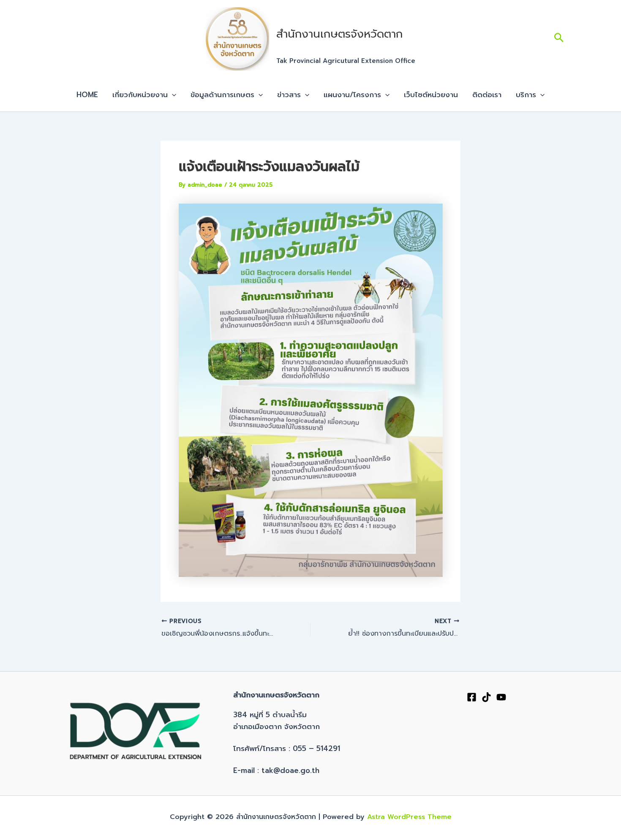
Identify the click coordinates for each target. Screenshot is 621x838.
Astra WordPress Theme (409, 817)
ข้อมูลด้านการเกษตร (222, 94)
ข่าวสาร (289, 94)
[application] (172, 95)
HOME (87, 94)
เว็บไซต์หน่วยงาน (431, 94)
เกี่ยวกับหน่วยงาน (140, 94)
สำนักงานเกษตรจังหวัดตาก (339, 34)
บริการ (526, 94)
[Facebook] (472, 697)
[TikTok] (486, 697)
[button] (559, 39)
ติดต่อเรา (486, 94)
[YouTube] (501, 697)
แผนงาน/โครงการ (352, 94)
